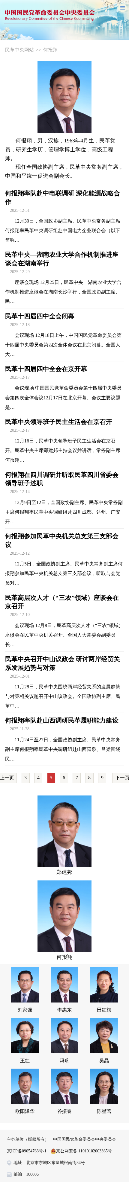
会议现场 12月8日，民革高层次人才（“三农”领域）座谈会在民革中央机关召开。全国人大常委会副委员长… (64, 635)
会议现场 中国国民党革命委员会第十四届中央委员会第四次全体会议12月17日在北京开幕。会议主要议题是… (63, 397)
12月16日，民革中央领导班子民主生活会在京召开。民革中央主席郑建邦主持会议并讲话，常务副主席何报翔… (62, 450)
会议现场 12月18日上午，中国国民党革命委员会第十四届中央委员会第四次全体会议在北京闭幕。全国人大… (63, 345)
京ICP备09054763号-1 (26, 1151)
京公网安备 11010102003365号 (84, 1151)
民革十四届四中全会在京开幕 (46, 369)
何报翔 (50, 49)
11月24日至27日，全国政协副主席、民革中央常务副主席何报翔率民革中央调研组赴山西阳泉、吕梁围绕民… (62, 749)
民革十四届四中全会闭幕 (39, 316)
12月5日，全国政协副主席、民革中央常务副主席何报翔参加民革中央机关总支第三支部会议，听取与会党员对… (64, 573)
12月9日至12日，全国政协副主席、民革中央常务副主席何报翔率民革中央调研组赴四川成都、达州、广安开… (64, 512)
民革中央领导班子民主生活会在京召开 (58, 422)
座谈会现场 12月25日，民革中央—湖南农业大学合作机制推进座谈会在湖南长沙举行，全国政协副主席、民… (63, 292)
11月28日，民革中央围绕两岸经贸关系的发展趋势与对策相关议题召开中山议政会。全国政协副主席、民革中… (62, 696)
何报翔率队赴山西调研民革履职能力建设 (61, 720)
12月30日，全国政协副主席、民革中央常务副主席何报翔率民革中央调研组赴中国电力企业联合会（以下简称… (62, 230)
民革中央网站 (19, 49)
